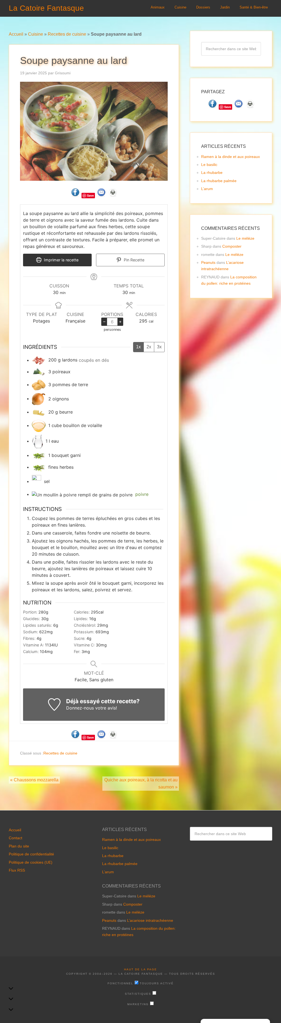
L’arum (207, 188)
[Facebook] (75, 195)
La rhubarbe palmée (219, 181)
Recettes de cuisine (67, 34)
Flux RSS (17, 870)
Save (90, 195)
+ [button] (120, 321)
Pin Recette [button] (133, 260)
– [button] (104, 321)
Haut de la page (140, 969)
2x (149, 346)
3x (159, 346)
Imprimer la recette (60, 260)
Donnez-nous (80, 708)
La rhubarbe (212, 172)
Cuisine (35, 34)
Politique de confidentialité (31, 854)
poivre (141, 494)
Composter (231, 246)
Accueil (16, 34)
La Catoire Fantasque (46, 8)
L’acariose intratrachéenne (150, 920)
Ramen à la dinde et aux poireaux (230, 156)
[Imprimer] (113, 195)
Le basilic (209, 164)
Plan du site (19, 846)
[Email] (101, 195)
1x (138, 346)
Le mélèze (245, 238)
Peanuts (208, 262)
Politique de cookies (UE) (30, 862)
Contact (15, 838)
